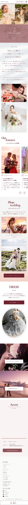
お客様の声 (5, 472)
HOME (5, 462)
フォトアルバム (5, 469)
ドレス (4, 467)
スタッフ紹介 (5, 477)
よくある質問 (5, 479)
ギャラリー (5, 470)
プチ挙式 (4, 466)
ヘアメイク (5, 474)
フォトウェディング (6, 464)
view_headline (26, 1)
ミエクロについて (6, 475)
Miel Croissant (4, 2)
